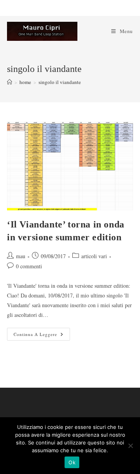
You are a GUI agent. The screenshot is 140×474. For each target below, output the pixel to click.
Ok (71, 462)
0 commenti (29, 266)
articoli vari (94, 256)
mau (20, 256)
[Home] (9, 82)
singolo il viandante (59, 82)
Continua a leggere (42, 336)
